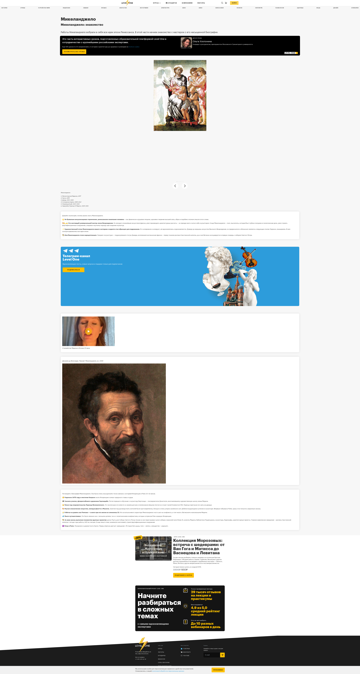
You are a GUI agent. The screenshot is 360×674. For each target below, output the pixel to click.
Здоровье (300, 7)
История (4, 7)
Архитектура (165, 7)
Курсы (156, 3)
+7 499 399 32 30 (140, 659)
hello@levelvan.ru (141, 653)
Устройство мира (44, 7)
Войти (234, 3)
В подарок (172, 3)
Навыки (85, 7)
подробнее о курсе (183, 575)
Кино (184, 7)
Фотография (144, 7)
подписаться (73, 270)
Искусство (123, 7)
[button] (179, 181)
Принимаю (218, 670)
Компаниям (187, 3)
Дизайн (335, 7)
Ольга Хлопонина (202, 41)
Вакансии (161, 659)
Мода (318, 7)
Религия (239, 7)
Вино (200, 7)
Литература (258, 7)
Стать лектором (164, 662)
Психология (279, 7)
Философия (219, 7)
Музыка (103, 7)
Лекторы (201, 3)
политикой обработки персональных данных (168, 671)
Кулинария (354, 7)
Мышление (66, 7)
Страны (22, 7)
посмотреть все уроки (74, 51)
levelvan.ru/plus (134, 47)
